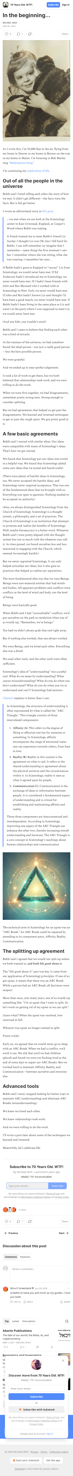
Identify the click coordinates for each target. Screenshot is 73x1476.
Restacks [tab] (25, 1256)
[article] (36, 1339)
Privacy (34, 1451)
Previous (13, 1233)
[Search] (66, 1321)
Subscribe (53, 4)
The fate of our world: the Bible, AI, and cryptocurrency (26, 1336)
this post (47, 211)
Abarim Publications (17, 1330)
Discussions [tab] (28, 1321)
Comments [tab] (11, 1256)
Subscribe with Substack (39, 1409)
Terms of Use (52, 1417)
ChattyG (8, 698)
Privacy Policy (36, 1424)
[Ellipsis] (68, 1288)
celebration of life (38, 171)
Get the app (53, 1460)
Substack (20, 1468)
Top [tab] (7, 1321)
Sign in (66, 4)
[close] (63, 1360)
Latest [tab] (15, 1321)
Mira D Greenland (20, 1288)
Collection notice (58, 1451)
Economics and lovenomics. (22, 1355)
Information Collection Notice (43, 1420)
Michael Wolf (10, 23)
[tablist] (17, 1257)
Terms (43, 1451)
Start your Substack (27, 1460)
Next (62, 1233)
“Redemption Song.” (21, 163)
